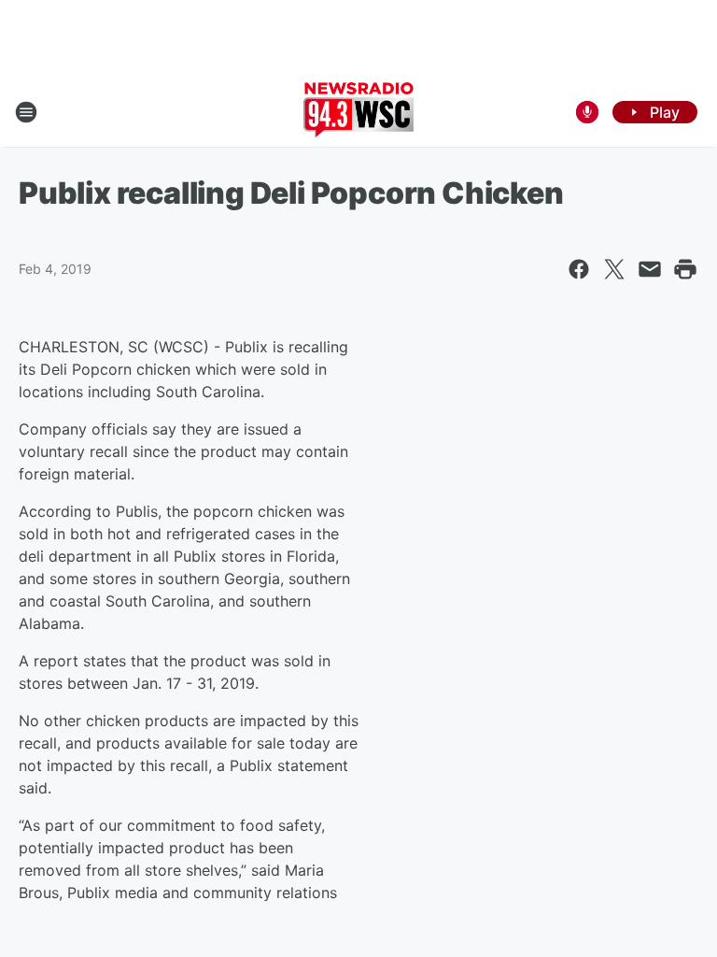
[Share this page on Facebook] (579, 269)
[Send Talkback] (587, 112)
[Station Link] (358, 112)
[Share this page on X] (614, 269)
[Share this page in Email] (650, 269)
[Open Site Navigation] (26, 112)
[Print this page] (685, 269)
